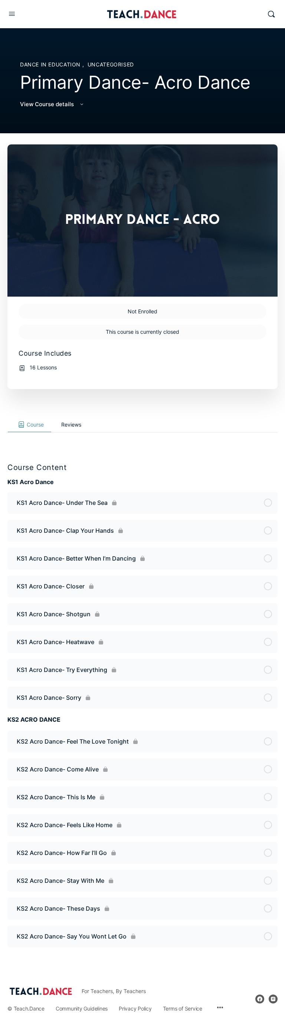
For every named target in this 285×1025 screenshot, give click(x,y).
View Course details (47, 104)
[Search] (271, 14)
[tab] (29, 424)
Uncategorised (111, 64)
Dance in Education (51, 64)
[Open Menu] (11, 13)
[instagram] (273, 999)
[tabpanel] (142, 438)
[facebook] (259, 999)
